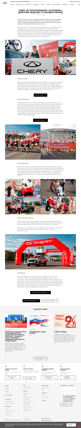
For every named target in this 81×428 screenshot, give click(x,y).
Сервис (6, 408)
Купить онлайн (28, 378)
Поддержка (7, 412)
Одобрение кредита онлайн (48, 378)
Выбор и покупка (8, 401)
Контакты (72, 4)
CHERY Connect (8, 414)
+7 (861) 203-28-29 (46, 418)
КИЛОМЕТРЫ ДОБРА (39, 95)
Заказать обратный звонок (30, 300)
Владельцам (36, 4)
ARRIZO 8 (7, 391)
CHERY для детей (27, 410)
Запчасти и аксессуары (10, 410)
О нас (43, 395)
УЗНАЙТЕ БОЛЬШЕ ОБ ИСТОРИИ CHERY (39, 292)
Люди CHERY (26, 399)
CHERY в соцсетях (27, 397)
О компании (65, 4)
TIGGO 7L (7, 389)
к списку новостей (39, 358)
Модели (12, 4)
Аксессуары (25, 393)
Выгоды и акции (26, 387)
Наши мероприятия (27, 406)
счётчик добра (31, 114)
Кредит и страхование (10, 403)
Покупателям (28, 4)
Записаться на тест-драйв (49, 300)
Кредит (43, 389)
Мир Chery (48, 4)
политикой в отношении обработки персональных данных (69, 400)
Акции (42, 4)
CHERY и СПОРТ (26, 405)
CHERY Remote (26, 403)
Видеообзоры (26, 408)
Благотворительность (28, 401)
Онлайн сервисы (56, 4)
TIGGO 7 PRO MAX (35, 223)
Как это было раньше (39, 120)
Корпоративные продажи (66, 378)
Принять (70, 424)
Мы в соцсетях (45, 397)
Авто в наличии (19, 4)
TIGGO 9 (7, 387)
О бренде (25, 395)
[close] (80, 319)
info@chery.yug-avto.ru (47, 420)
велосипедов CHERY (22, 174)
